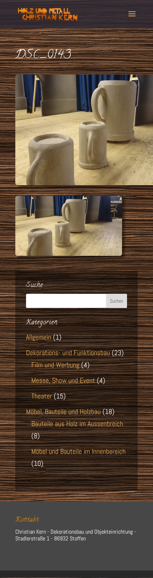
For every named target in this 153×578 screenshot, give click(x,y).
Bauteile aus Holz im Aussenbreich (77, 423)
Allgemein (38, 337)
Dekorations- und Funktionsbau (68, 352)
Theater (41, 396)
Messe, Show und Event (63, 380)
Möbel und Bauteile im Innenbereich (78, 451)
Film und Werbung (55, 364)
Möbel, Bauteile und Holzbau (63, 411)
